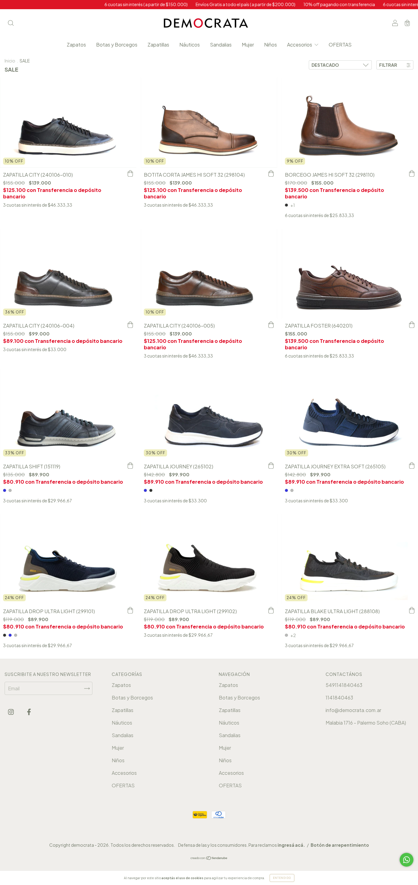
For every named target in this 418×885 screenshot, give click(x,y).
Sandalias (221, 44)
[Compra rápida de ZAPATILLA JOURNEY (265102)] (271, 465)
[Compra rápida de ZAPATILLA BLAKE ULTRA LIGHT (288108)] (412, 610)
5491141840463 (344, 685)
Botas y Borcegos (116, 44)
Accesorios (300, 44)
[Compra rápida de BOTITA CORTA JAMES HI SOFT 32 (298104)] (271, 174)
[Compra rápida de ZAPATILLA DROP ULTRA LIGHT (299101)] (130, 610)
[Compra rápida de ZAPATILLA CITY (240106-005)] (271, 325)
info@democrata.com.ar (353, 710)
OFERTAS (340, 44)
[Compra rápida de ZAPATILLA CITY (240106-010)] (130, 174)
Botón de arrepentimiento (340, 845)
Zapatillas (158, 44)
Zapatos (76, 44)
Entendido (282, 877)
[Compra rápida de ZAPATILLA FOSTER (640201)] (412, 325)
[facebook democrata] (29, 711)
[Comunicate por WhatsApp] (406, 860)
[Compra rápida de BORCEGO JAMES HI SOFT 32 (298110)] (412, 174)
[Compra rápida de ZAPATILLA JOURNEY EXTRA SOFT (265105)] (412, 465)
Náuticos (189, 44)
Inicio (10, 60)
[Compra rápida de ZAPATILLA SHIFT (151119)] (130, 465)
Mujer (248, 44)
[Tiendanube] (209, 858)
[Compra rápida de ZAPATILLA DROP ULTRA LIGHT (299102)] (271, 610)
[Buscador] (11, 23)
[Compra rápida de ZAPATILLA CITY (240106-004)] (130, 325)
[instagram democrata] (11, 711)
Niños (270, 44)
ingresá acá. (291, 845)
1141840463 (339, 697)
